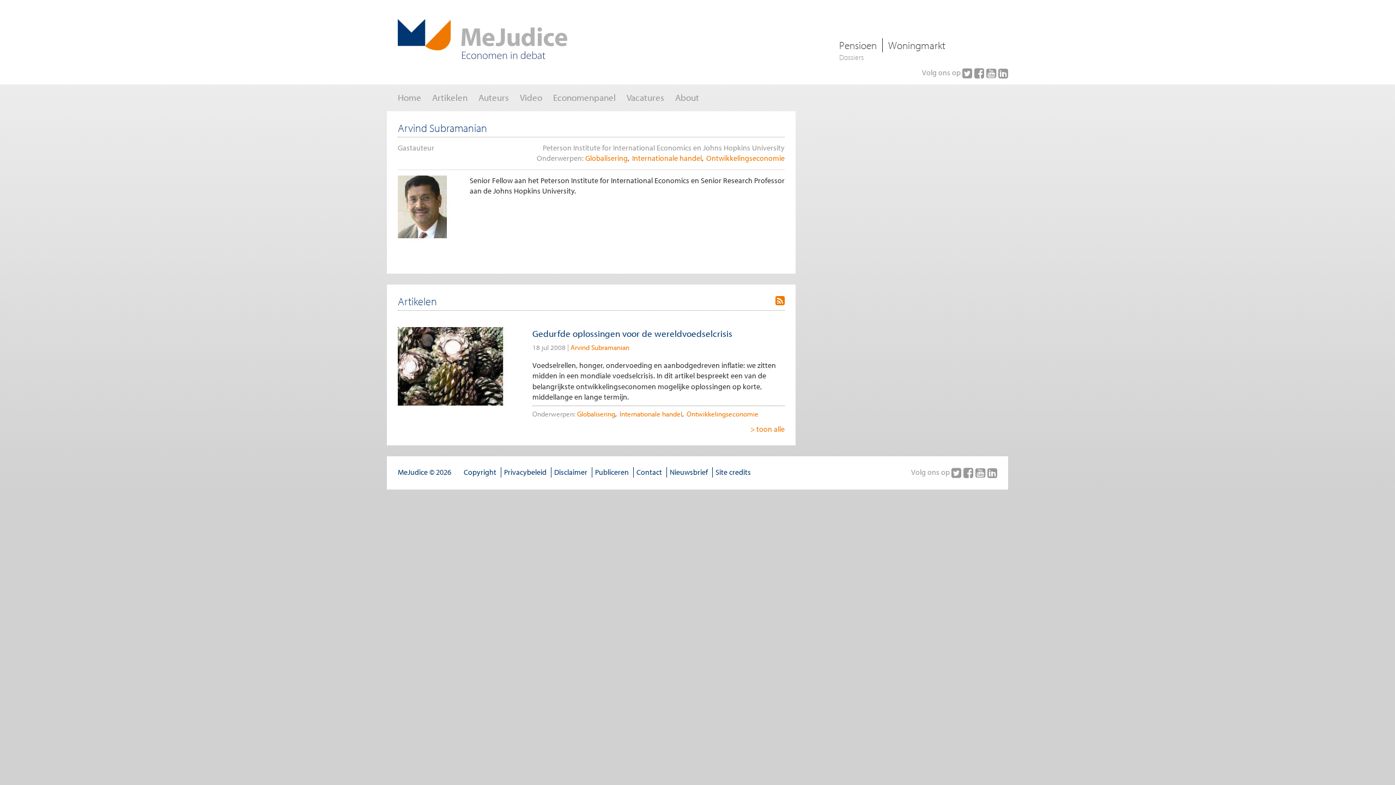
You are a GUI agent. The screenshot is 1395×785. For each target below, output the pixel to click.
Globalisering (606, 158)
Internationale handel (667, 158)
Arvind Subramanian (600, 347)
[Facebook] (980, 73)
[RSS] (780, 300)
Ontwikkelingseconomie (745, 158)
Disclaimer (570, 472)
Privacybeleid (525, 472)
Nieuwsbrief (689, 472)
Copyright (480, 472)
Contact (649, 472)
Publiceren (612, 472)
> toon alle (767, 429)
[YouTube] (992, 73)
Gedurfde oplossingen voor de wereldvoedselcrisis (632, 333)
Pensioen (858, 45)
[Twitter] (968, 73)
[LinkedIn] (1003, 73)
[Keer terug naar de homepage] (482, 39)
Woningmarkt (916, 45)
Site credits (733, 472)
